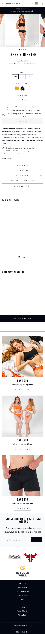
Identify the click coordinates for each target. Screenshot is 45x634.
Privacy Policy (22, 615)
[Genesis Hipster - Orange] (3, 248)
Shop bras (22, 449)
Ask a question (22, 186)
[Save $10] (22, 356)
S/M (15, 77)
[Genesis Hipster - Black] (6, 248)
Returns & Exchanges (22, 181)
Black (22, 88)
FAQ (22, 599)
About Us (22, 583)
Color (22, 84)
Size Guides (22, 595)
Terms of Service (22, 611)
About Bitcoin (22, 587)
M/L (22, 77)
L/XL (29, 77)
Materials (22, 165)
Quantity (22, 95)
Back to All (24, 318)
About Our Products (22, 591)
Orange (17, 88)
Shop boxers (22, 508)
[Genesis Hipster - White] (8, 248)
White (28, 88)
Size (22, 72)
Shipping (19, 64)
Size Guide (22, 170)
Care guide (22, 176)
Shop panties (22, 390)
